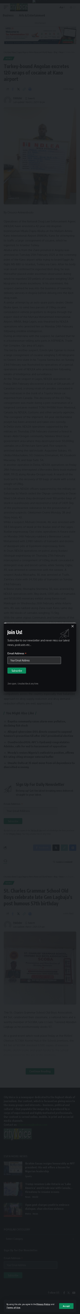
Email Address (16, 653)
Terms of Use (13, 1307)
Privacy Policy (43, 1304)
